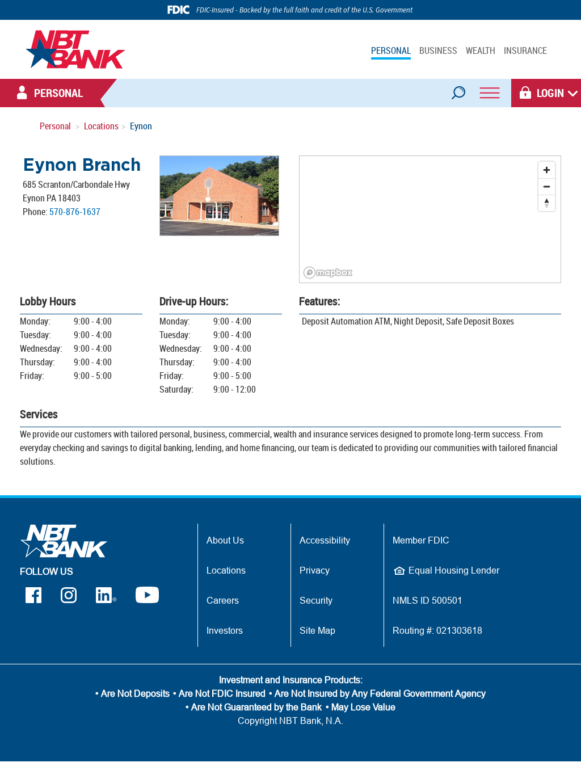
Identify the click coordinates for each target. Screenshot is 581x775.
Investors (225, 630)
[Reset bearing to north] (546, 203)
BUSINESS (438, 50)
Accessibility (325, 540)
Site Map (317, 630)
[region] (430, 219)
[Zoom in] (546, 170)
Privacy (315, 570)
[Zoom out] (546, 186)
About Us (225, 540)
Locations (101, 126)
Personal (55, 126)
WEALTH (480, 50)
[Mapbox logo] (328, 272)
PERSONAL (391, 50)
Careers (223, 600)
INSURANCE (525, 50)
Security (316, 600)
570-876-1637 (74, 211)
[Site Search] (458, 89)
